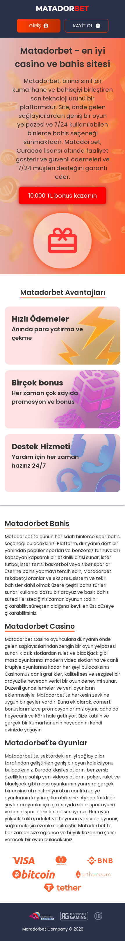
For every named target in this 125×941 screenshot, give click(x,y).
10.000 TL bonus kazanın (62, 196)
